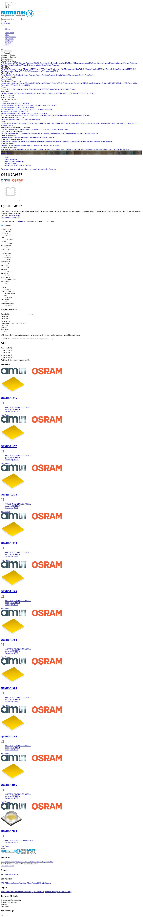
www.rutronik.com (7, 866)
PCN (7, 35)
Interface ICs (63, 63)
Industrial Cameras (68, 141)
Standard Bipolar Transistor (34, 93)
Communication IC (15, 69)
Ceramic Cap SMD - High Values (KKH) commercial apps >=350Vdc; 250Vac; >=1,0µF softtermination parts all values (29, 107)
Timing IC (18, 71)
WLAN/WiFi (124, 149)
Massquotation (10, 37)
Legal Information (38, 892)
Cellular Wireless (30, 149)
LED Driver (128, 83)
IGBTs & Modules (7, 93)
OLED (31, 137)
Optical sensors (19, 83)
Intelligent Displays (21, 137)
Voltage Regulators (52, 65)
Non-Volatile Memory (83, 69)
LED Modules (118, 83)
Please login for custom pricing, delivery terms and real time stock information (28, 169)
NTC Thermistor (128, 123)
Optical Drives (54, 145)
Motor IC (71, 63)
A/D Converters (6, 63)
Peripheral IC (96, 69)
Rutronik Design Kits (113, 69)
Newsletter (23, 883)
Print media (9, 41)
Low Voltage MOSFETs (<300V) (56, 93)
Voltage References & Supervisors (33, 65)
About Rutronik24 (33, 883)
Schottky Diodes (61, 75)
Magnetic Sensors (35, 89)
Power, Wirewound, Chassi (95, 123)
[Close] (2, 915)
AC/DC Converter (19, 63)
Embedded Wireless (43, 149)
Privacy (20, 892)
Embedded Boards (24, 141)
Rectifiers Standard (48, 75)
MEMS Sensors (48, 89)
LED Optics (87, 83)
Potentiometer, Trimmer (113, 123)
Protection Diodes (35, 75)
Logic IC (49, 69)
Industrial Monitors (7, 137)
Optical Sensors (59, 89)
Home (7, 29)
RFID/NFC (76, 149)
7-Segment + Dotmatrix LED (102, 83)
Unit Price (4, 325)
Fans (51, 133)
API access (9, 883)
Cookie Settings (66, 892)
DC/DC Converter (40, 63)
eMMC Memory (34, 69)
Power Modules (6, 79)
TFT (56, 137)
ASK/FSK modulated (8, 149)
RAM (103, 69)
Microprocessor (69, 69)
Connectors (23, 133)
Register (48, 883)
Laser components (7, 83)
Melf (62, 123)
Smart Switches (97, 63)
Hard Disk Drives (31, 145)
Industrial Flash (19, 145)
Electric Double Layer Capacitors (34, 115)
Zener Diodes (89, 75)
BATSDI (4, 133)
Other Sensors (70, 89)
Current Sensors (6, 89)
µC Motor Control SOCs (49, 71)
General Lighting (44, 83)
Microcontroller (58, 69)
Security (84, 149)
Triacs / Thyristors (7, 97)
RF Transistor (19, 93)
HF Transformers (27, 119)
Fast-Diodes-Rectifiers (20, 75)
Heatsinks (68, 133)
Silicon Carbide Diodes (76, 75)
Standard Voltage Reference (127, 63)
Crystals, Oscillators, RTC (33, 129)
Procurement (9, 33)
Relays (88, 133)
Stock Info (4, 316)
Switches (95, 133)
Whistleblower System (53, 892)
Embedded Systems (54, 141)
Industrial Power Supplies (103, 141)
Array (66, 123)
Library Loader (20, 221)
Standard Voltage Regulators (11, 65)
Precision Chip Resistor (52, 123)
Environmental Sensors (21, 89)
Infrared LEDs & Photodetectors (61, 83)
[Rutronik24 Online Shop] (17, 17)
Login (42, 883)
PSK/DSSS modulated (64, 149)
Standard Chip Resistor (19, 123)
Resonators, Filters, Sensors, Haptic (55, 129)
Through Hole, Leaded (77, 123)
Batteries (11, 133)
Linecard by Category (8, 55)
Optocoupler (78, 83)
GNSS (53, 149)
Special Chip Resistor (35, 123)
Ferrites (17, 119)
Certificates (27, 892)
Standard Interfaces (7, 71)
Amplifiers (29, 63)
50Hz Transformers (8, 119)
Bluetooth (20, 149)
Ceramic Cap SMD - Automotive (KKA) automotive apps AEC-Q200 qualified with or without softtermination (26, 111)
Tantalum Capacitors (82, 115)
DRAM (25, 69)
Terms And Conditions (9, 892)
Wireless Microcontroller (111, 149)
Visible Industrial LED (22, 85)
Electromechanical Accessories (38, 133)
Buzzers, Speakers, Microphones (12, 129)
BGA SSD (4, 69)
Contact (8, 43)
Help (7, 45)
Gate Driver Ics (52, 63)
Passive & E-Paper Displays (44, 137)
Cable (16, 133)
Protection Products (79, 133)
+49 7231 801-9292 (12, 874)
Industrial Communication (84, 141)
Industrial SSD (43, 145)
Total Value (5, 329)
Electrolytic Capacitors (55, 115)
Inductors (36, 119)
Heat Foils (60, 133)
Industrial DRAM (7, 145)
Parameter (7, 225)
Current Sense (6, 123)
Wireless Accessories (94, 149)
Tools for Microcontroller (31, 71)
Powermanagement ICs (83, 63)
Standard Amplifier (110, 63)
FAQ (2, 883)
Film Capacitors (69, 115)
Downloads (9, 39)
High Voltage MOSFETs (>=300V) (81, 93)
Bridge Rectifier (6, 75)
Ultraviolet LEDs (31, 83)
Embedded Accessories (9, 141)
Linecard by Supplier (8, 57)
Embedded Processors (39, 141)
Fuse (55, 133)
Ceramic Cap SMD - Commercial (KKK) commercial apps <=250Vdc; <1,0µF (15, 104)
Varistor (12, 125)
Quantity (4, 314)
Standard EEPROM (128, 69)
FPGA (43, 69)
